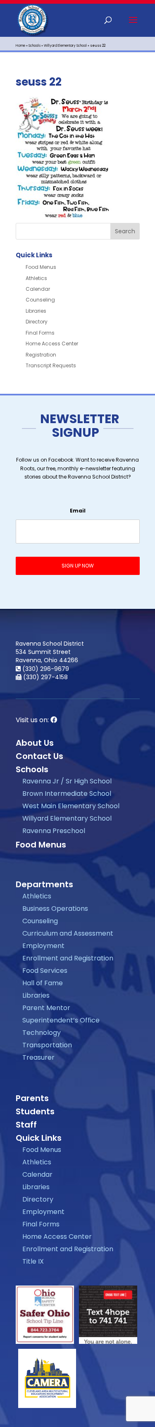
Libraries (36, 310)
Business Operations (55, 908)
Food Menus (41, 267)
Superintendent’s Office (61, 1020)
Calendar (38, 288)
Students (35, 1111)
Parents (32, 1098)
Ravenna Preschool (53, 831)
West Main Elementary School (70, 806)
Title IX (33, 1261)
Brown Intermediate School (66, 793)
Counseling (40, 299)
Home (20, 45)
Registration (41, 354)
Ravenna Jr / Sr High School (67, 781)
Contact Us (39, 756)
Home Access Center (52, 343)
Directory (37, 321)
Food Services (44, 970)
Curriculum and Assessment (67, 933)
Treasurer (38, 1057)
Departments (44, 884)
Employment (43, 946)
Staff (26, 1124)
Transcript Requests (51, 365)
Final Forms (40, 332)
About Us (35, 743)
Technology (41, 1032)
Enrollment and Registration (67, 958)
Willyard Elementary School (65, 45)
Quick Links (39, 1138)
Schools (35, 45)
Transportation (47, 1045)
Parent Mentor (46, 1008)
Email (78, 511)
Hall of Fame (42, 983)
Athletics (36, 278)
